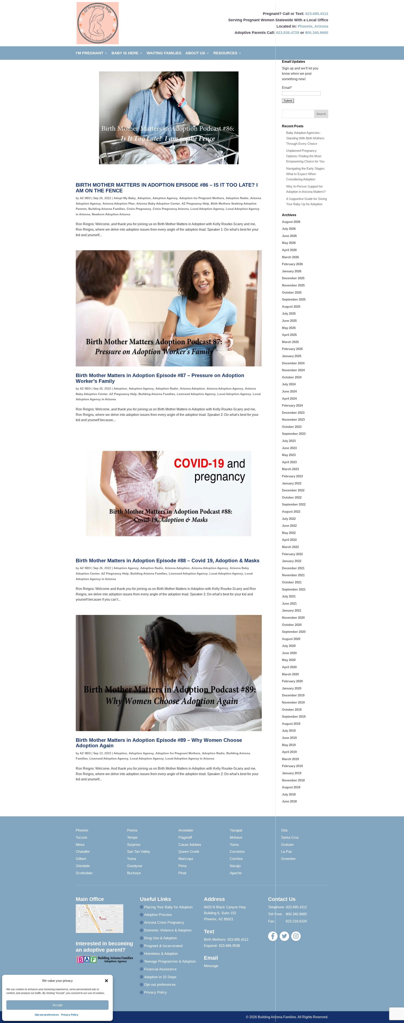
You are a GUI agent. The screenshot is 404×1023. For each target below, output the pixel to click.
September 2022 (294, 504)
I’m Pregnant (89, 53)
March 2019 (290, 759)
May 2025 (289, 328)
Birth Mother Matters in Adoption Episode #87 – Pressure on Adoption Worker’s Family (160, 378)
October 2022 (292, 497)
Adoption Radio (237, 198)
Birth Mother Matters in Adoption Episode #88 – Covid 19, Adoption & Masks (167, 560)
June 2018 (289, 801)
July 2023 (289, 441)
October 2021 (292, 582)
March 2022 (290, 547)
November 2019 (293, 702)
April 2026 (289, 250)
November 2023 (293, 419)
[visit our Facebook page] (273, 936)
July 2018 (289, 794)
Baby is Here (125, 53)
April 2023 (289, 462)
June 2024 (289, 391)
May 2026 (289, 243)
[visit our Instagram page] (296, 936)
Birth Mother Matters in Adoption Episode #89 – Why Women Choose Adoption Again (159, 742)
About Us (195, 53)
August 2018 (291, 787)
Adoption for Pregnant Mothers (201, 198)
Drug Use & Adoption (160, 938)
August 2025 (291, 306)
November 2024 (293, 370)
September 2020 (294, 631)
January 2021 (291, 610)
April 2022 (289, 539)
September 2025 (294, 299)
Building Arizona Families (106, 208)
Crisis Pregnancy (139, 208)
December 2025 (293, 278)
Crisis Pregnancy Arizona (171, 208)
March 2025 (290, 342)
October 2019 (292, 709)
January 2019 (291, 773)
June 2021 (289, 603)
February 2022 (292, 554)
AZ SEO (85, 198)
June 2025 (289, 320)
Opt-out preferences (47, 1014)
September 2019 (294, 716)
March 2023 (290, 469)
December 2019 (293, 695)
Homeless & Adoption (161, 954)
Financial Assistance (160, 969)
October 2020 (292, 625)
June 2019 (289, 738)
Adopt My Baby (125, 198)
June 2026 (289, 236)
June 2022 (289, 525)
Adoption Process (158, 915)
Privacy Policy (69, 1014)
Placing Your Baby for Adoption (168, 907)
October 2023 (292, 426)
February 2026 (292, 264)
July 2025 (289, 313)
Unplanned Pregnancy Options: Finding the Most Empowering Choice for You (305, 156)
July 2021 (289, 596)
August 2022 (291, 511)
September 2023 (294, 433)
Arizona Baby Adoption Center (158, 203)
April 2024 (289, 398)
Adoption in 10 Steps (160, 977)
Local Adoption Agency (207, 208)
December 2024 (293, 363)
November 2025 (293, 285)
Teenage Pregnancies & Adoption (170, 961)
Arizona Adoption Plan (118, 203)
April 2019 (289, 752)
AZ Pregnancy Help (195, 203)
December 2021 (293, 568)
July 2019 (289, 730)
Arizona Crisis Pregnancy (164, 923)
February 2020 (292, 681)
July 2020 (289, 646)
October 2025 (292, 292)
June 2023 (289, 448)
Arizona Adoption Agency (225, 388)
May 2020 (289, 660)
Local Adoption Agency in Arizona (189, 758)
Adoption (144, 198)
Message (211, 966)
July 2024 (289, 384)
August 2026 (291, 221)
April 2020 (289, 667)
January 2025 (291, 356)
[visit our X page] (284, 936)
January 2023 (291, 483)
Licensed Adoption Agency (196, 394)
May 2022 (289, 533)
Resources (225, 53)
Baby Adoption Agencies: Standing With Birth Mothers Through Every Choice (305, 138)
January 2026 (291, 271)
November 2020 (293, 617)
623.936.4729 (287, 33)
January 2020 (291, 688)
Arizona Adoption (192, 388)
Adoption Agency (165, 198)
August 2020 (291, 639)
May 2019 (289, 745)
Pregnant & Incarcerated (163, 946)
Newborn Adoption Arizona (111, 214)
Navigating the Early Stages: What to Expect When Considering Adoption (305, 174)
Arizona (321, 26)
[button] (106, 981)
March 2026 (290, 257)
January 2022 (291, 561)
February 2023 (292, 476)
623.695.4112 (316, 14)
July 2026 (289, 228)
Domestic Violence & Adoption (167, 930)
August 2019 (291, 723)
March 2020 (290, 674)
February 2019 (292, 766)
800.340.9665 (316, 33)
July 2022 (289, 518)
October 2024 (292, 377)
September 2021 (294, 589)
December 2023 (293, 412)
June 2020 (289, 653)
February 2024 (292, 405)
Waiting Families (164, 53)
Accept (57, 1005)
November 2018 (293, 780)
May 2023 (289, 455)
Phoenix (305, 26)
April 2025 (289, 335)
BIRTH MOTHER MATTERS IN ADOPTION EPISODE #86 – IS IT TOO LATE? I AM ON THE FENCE (167, 187)
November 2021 (293, 575)
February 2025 (292, 349)
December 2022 (293, 490)
